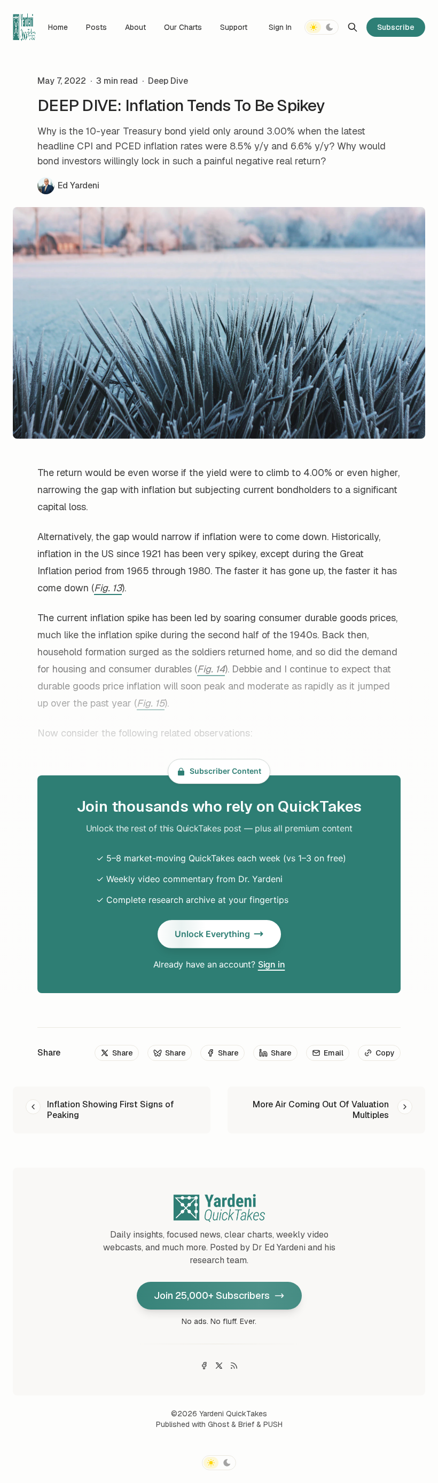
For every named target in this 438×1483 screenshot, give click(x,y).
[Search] (352, 27)
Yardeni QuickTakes (233, 1413)
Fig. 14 (211, 669)
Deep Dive (168, 80)
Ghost (218, 1424)
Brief (246, 1424)
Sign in (271, 964)
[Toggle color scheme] (321, 27)
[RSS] (234, 1365)
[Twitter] (219, 1365)
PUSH (273, 1424)
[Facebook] (204, 1365)
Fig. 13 (108, 588)
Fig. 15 (151, 703)
